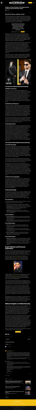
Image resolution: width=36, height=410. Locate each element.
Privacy (19, 406)
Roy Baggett (8, 361)
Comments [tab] (7, 344)
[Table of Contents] (0, 205)
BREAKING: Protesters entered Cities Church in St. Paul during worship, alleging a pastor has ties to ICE (14, 381)
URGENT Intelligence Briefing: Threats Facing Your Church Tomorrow (14, 392)
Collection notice (23, 406)
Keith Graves (10, 388)
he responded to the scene (15, 275)
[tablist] (8, 344)
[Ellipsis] (30, 350)
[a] (28, 382)
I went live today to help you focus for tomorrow (11, 393)
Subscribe (30, 2)
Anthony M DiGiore (9, 350)
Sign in (34, 2)
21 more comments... (7, 375)
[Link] (4, 14)
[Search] (26, 2)
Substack (15, 409)
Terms (20, 406)
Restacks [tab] (10, 344)
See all (6, 397)
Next (28, 339)
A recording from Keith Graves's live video (10, 387)
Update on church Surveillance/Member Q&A (12, 386)
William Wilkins (18, 257)
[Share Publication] (27, 2)
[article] (18, 382)
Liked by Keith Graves (10, 351)
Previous (8, 339)
